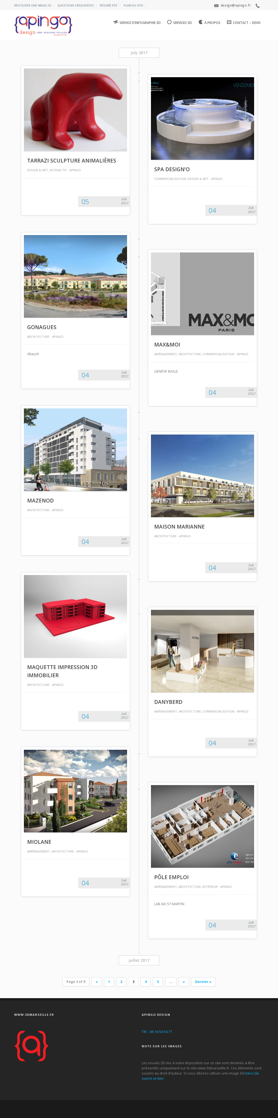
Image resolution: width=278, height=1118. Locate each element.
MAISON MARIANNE (179, 526)
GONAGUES (41, 327)
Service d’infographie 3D (140, 22)
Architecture (38, 337)
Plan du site (133, 5)
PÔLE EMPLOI (171, 877)
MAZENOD (40, 500)
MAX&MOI (167, 344)
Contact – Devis (247, 22)
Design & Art (37, 170)
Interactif (58, 170)
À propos (212, 22)
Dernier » (203, 981)
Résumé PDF (109, 5)
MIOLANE (39, 841)
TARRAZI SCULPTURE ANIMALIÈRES (71, 160)
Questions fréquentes (75, 5)
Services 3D (182, 22)
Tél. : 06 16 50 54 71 (157, 1031)
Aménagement (165, 354)
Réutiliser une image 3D (32, 5)
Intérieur (210, 887)
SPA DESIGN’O (172, 169)
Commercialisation (170, 179)
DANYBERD (168, 701)
